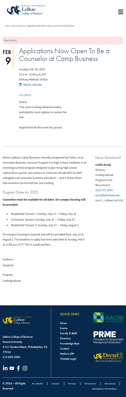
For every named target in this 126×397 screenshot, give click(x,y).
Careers (56, 383)
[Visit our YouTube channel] (12, 368)
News (63, 323)
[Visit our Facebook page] (19, 368)
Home (7, 25)
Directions (110, 383)
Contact (64, 348)
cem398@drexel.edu (107, 195)
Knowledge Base (69, 343)
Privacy (72, 383)
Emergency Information (105, 388)
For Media (37, 383)
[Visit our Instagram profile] (25, 368)
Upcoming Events (18, 25)
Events (63, 328)
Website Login (68, 359)
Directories (90, 383)
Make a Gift (67, 353)
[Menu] (120, 13)
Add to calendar (32, 84)
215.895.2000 (11, 357)
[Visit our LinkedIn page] (6, 368)
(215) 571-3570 (104, 190)
